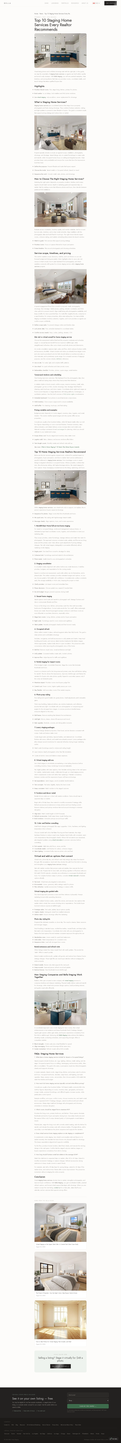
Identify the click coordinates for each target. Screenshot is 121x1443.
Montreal (19, 1434)
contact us (57, 1188)
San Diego (42, 1434)
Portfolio (65, 3)
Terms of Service (46, 1425)
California (49, 1434)
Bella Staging (63, 1035)
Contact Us (6, 1425)
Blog (17, 1425)
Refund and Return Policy (67, 1425)
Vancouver (6, 1434)
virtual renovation (57, 840)
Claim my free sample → (88, 1406)
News (41, 14)
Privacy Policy (55, 1425)
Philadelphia (85, 1434)
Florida (97, 1434)
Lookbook (55, 3)
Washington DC (76, 1434)
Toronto (13, 1434)
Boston (68, 1434)
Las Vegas (56, 1434)
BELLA (7, 3)
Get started (110, 3)
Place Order (78, 1425)
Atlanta (92, 1434)
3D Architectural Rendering (33, 1425)
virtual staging (41, 97)
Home (47, 3)
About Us (85, 3)
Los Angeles (35, 1434)
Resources (75, 3)
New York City (26, 1434)
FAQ (13, 1425)
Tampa (102, 1434)
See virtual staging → (60, 1366)
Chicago (63, 1434)
